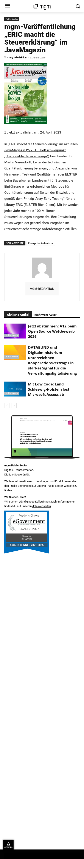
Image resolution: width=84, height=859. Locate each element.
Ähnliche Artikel (18, 314)
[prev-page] (7, 405)
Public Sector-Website (60, 485)
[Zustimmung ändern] (8, 845)
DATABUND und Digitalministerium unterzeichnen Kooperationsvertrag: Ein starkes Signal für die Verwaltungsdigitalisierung (52, 360)
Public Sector (12, 19)
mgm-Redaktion (17, 57)
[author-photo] (42, 278)
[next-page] (14, 405)
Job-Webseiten (41, 506)
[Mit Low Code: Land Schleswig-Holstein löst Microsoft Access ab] (15, 389)
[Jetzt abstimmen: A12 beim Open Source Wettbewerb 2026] (15, 331)
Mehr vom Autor (45, 314)
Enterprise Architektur (40, 243)
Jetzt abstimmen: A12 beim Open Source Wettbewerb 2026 (52, 331)
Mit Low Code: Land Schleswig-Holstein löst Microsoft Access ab (48, 389)
